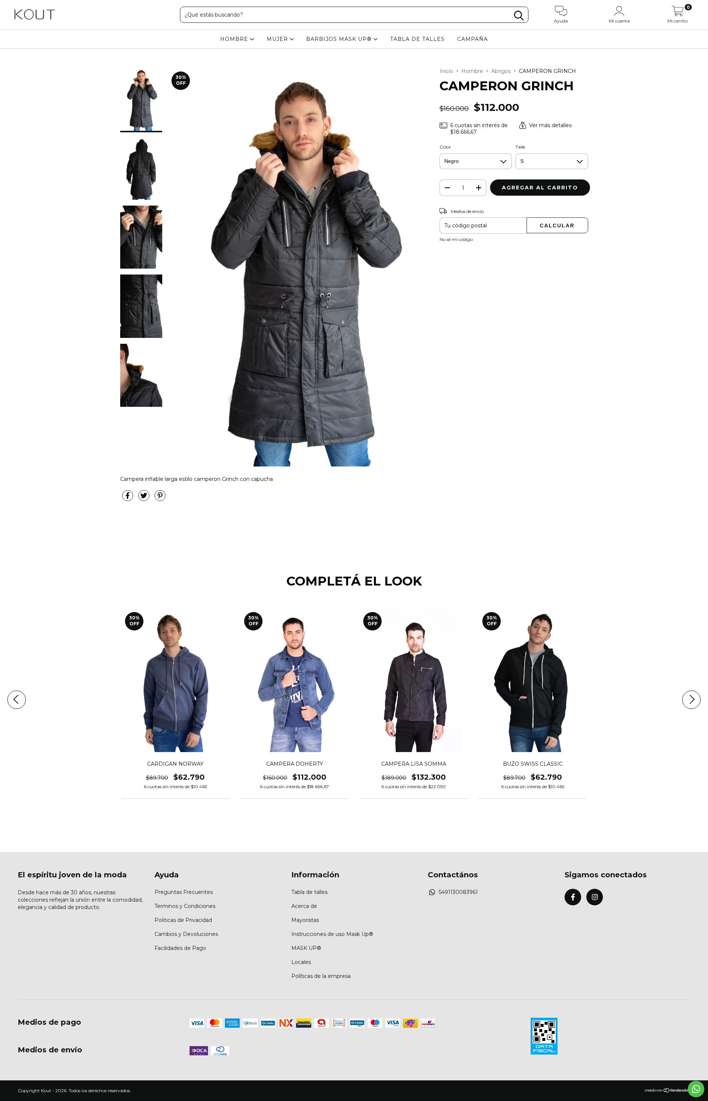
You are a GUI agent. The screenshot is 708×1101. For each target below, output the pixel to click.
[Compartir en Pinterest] (160, 498)
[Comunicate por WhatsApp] (696, 1089)
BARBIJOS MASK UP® (340, 39)
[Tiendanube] (667, 1091)
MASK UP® (306, 948)
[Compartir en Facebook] (128, 498)
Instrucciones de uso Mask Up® (332, 934)
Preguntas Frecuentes (184, 892)
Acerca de (304, 906)
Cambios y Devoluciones (186, 934)
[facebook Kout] (573, 897)
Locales (301, 962)
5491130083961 (458, 892)
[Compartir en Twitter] (144, 498)
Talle (520, 147)
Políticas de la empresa (321, 976)
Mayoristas (305, 920)
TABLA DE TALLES (417, 39)
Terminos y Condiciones (185, 906)
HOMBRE (235, 39)
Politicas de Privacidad (183, 920)
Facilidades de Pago (180, 948)
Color (445, 147)
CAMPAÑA (472, 39)
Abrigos (501, 71)
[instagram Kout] (594, 897)
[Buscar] (518, 15)
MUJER (278, 39)
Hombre (472, 71)
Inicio (446, 71)
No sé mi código (456, 239)
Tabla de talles (309, 892)
